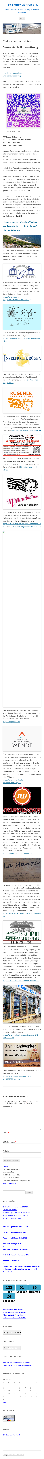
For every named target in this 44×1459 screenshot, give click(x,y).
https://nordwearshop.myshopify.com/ (18, 853)
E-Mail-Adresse (9, 1142)
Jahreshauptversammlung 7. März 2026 (16, 1215)
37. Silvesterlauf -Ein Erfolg (12, 1218)
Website (6, 1151)
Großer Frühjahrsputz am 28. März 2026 (16, 1212)
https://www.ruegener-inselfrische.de (26, 430)
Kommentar (8, 1107)
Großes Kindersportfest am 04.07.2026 (16, 1207)
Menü (22, 18)
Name (6, 1133)
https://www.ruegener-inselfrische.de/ (25, 526)
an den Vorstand (14, 1435)
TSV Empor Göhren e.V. (22, 4)
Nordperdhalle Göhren (22, 1362)
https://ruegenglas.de (11, 721)
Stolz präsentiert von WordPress (13, 1455)
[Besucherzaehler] (9, 1421)
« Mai (4, 1402)
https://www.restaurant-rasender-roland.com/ (21, 980)
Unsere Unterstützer (10, 1210)
